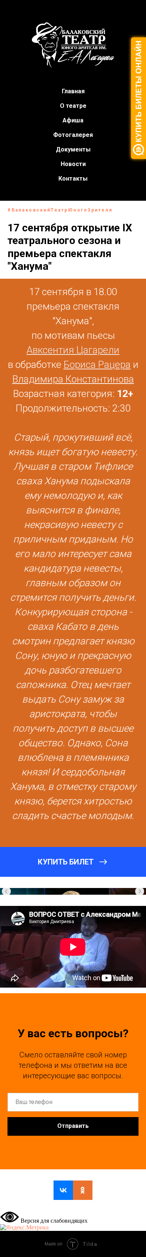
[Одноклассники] (82, 1190)
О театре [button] (73, 105)
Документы (73, 149)
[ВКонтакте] (63, 1190)
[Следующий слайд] (139, 891)
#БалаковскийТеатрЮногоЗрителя (60, 210)
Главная (73, 91)
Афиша (73, 120)
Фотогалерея (73, 134)
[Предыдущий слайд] (6, 891)
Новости (73, 164)
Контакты (73, 178)
